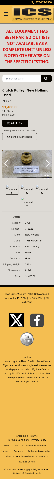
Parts (17, 445)
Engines (4, 451)
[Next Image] (47, 163)
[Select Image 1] (12, 190)
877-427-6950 (44, 2)
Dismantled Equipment (36, 445)
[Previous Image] (7, 163)
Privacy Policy (38, 439)
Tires (8, 456)
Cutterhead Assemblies (39, 451)
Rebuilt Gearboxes (25, 456)
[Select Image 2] (27, 190)
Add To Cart (17, 123)
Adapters (18, 451)
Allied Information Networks (29, 473)
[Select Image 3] (42, 190)
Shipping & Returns (27, 435)
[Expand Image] (46, 177)
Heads (42, 456)
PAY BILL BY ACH (27, 461)
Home (6, 445)
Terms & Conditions (19, 439)
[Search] (46, 78)
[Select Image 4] (27, 202)
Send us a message (21, 136)
